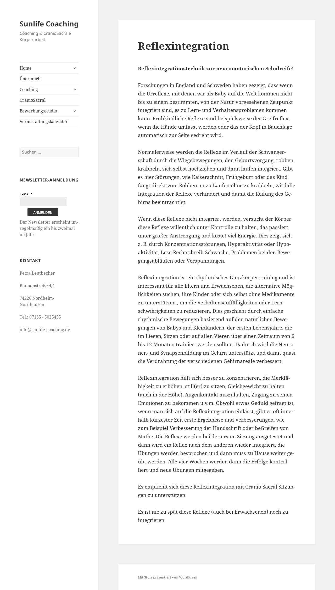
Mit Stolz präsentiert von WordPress (167, 577)
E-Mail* (26, 194)
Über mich (30, 79)
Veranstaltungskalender (44, 121)
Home (26, 68)
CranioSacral (33, 100)
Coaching (29, 89)
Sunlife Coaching (49, 24)
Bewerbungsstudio (38, 111)
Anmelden (42, 213)
